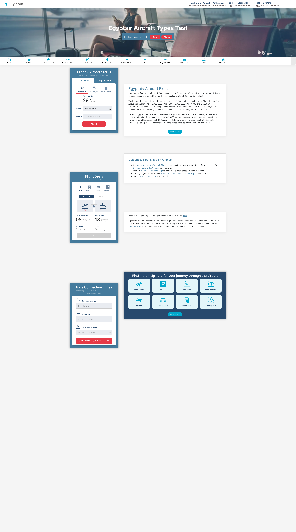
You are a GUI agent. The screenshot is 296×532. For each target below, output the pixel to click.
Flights (167, 37)
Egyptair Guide (135, 226)
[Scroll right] (293, 61)
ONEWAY (101, 196)
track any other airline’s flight (146, 168)
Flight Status (83, 80)
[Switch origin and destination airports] (94, 206)
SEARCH (94, 236)
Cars (155, 37)
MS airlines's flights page (152, 171)
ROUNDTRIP (86, 196)
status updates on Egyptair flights (151, 165)
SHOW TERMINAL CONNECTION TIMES (94, 341)
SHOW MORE (175, 314)
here (185, 215)
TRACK (94, 124)
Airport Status (105, 80)
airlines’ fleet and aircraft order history (177, 173)
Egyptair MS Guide (148, 176)
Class (97, 226)
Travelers (79, 226)
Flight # (79, 116)
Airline (78, 109)
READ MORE (175, 131)
